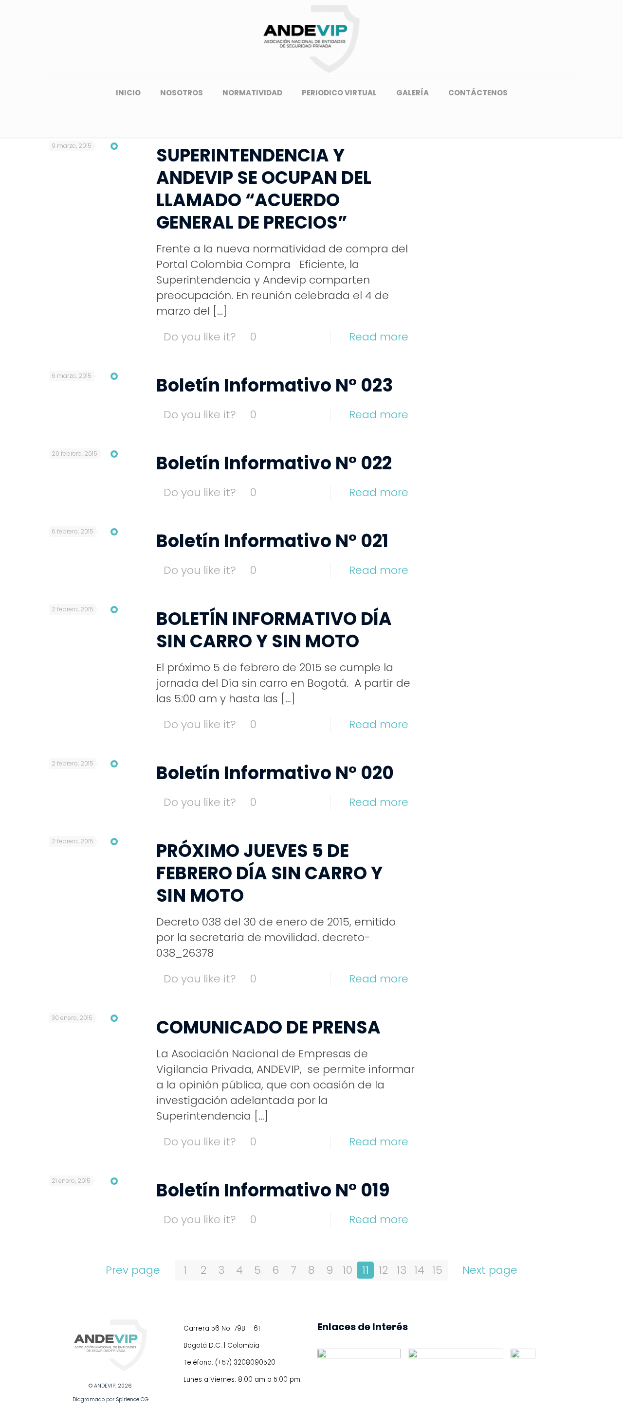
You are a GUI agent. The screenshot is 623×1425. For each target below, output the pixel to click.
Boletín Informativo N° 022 (274, 463)
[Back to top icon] (576, 1405)
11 (365, 1270)
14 (419, 1270)
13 (401, 1270)
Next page (489, 1270)
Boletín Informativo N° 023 (274, 385)
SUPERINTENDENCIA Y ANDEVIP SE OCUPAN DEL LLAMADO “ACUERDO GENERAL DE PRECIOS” (263, 189)
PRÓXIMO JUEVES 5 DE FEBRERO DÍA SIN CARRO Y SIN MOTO (269, 873)
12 (383, 1270)
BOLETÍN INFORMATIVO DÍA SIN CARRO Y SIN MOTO (274, 630)
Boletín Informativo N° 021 (272, 541)
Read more (378, 336)
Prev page (133, 1270)
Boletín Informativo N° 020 (275, 773)
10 (347, 1270)
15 (437, 1270)
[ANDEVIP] (311, 39)
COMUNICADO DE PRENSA (268, 1027)
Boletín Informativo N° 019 (273, 1190)
